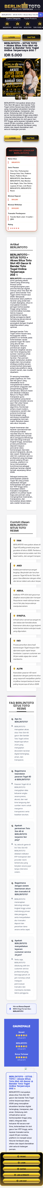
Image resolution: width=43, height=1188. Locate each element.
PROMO (23, 1156)
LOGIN (12, 37)
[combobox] (19, 14)
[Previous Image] (4, 78)
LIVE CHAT (23, 1181)
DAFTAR (31, 37)
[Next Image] (39, 78)
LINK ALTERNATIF (23, 1174)
